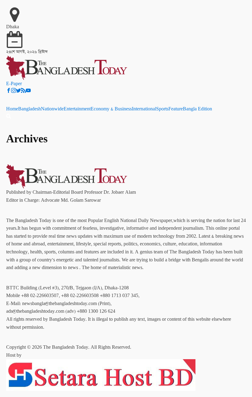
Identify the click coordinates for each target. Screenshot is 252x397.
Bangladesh (29, 109)
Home (12, 109)
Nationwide (52, 109)
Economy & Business (111, 109)
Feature (175, 109)
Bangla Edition (197, 109)
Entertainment (77, 109)
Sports (162, 109)
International (144, 109)
